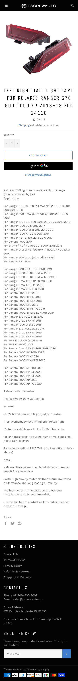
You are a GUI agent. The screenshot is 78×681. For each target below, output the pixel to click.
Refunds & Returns (16, 571)
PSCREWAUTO (20, 669)
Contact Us (11, 554)
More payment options (38, 174)
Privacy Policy (13, 565)
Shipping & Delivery (17, 577)
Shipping (24, 125)
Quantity (9, 135)
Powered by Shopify (38, 669)
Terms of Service (14, 560)
